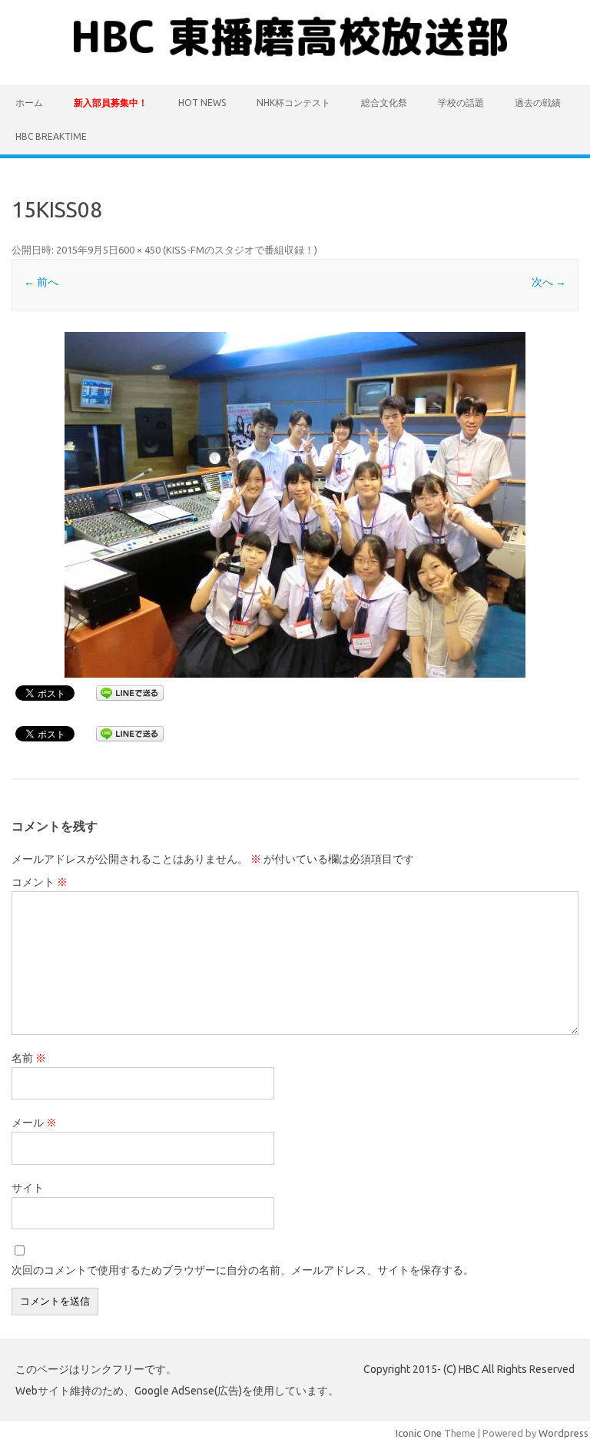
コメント (40, 882)
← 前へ (41, 282)
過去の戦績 (538, 103)
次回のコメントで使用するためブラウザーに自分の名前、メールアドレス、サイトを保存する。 (243, 1270)
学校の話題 (461, 103)
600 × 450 (139, 249)
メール (34, 1122)
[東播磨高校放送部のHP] (295, 59)
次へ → (549, 282)
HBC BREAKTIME (51, 136)
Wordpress (563, 1433)
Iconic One (419, 1433)
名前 (29, 1058)
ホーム (29, 103)
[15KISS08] (295, 505)
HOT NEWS (202, 103)
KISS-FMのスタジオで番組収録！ (240, 249)
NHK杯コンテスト (293, 103)
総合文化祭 (384, 103)
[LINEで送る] (130, 692)
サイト (28, 1188)
